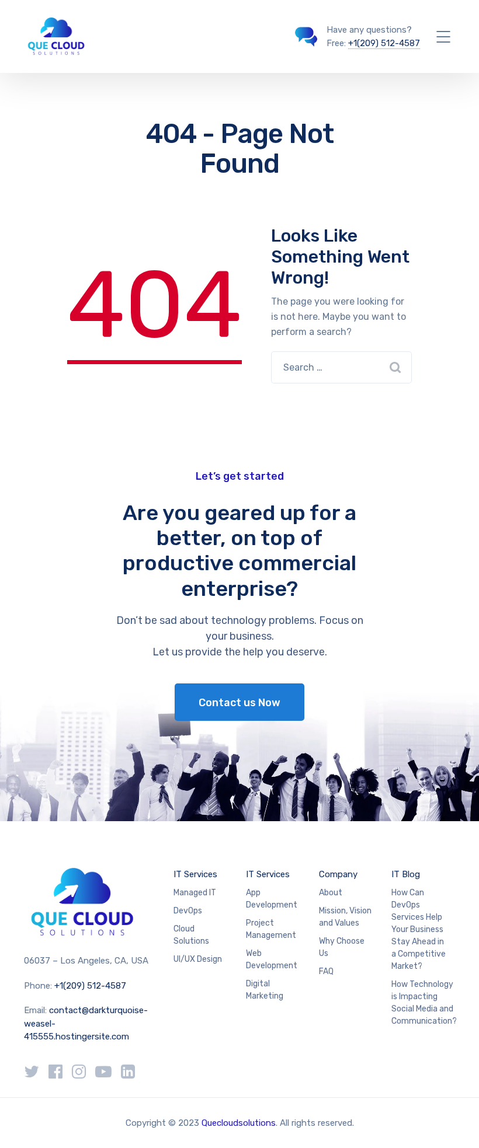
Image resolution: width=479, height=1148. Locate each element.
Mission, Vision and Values (345, 917)
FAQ (326, 971)
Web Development (271, 959)
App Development (271, 899)
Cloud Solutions (191, 935)
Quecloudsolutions (239, 1123)
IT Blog (405, 874)
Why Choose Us (342, 947)
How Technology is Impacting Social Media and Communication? (424, 1002)
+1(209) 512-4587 (384, 43)
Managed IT (194, 893)
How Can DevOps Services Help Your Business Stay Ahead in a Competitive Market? (418, 929)
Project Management (271, 929)
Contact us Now (239, 702)
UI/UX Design (197, 959)
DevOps (187, 911)
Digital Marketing (264, 990)
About (330, 893)
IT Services (195, 874)
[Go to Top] (455, 1121)
